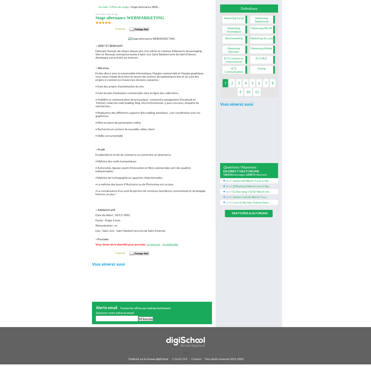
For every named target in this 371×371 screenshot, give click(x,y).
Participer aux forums (250, 213)
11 (257, 92)
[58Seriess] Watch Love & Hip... (251, 186)
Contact (196, 359)
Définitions (249, 8)
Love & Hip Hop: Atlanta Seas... (251, 202)
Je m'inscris (153, 244)
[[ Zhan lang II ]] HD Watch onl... (252, 191)
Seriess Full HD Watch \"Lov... (250, 197)
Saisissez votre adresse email (115, 313)
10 (248, 92)
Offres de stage (112, 14)
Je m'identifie (170, 244)
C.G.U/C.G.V (179, 359)
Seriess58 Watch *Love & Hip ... (252, 180)
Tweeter (120, 28)
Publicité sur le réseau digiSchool (148, 359)
